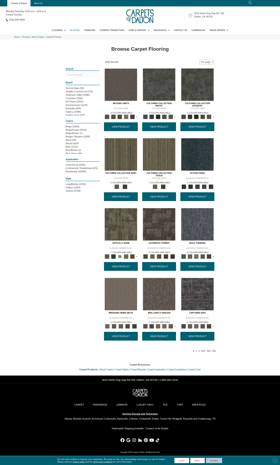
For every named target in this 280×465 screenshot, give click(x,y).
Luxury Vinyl (145, 405)
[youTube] (151, 440)
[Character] (151, 117)
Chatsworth (145, 419)
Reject (197, 460)
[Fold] (121, 154)
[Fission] (202, 256)
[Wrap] (125, 186)
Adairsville (122, 419)
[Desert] (121, 84)
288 (203, 351)
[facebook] (122, 440)
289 (208, 351)
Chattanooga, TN (207, 419)
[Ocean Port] (191, 186)
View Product (121, 127)
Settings (214, 460)
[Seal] (209, 256)
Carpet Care (194, 369)
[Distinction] (171, 117)
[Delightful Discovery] (121, 224)
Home (17, 37)
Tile (165, 405)
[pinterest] (145, 440)
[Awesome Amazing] (126, 256)
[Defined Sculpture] (152, 256)
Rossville (188, 419)
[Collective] (158, 117)
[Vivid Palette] (132, 256)
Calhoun (133, 419)
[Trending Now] (121, 294)
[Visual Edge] (159, 224)
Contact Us (151, 428)
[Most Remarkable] (113, 256)
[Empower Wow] (164, 326)
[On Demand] (128, 326)
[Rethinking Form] (166, 256)
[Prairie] (126, 117)
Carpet (79, 405)
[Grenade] (190, 256)
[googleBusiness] (128, 440)
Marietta (77, 419)
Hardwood (100, 405)
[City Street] (211, 186)
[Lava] (196, 256)
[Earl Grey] (204, 186)
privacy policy (79, 462)
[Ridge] (132, 117)
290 (214, 351)
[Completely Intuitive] (158, 326)
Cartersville (110, 419)
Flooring (25, 37)
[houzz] (140, 440)
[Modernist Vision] (120, 256)
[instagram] (134, 440)
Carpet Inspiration (156, 369)
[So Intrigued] (159, 294)
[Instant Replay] (121, 326)
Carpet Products (88, 369)
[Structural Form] (173, 256)
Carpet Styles (122, 369)
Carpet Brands (138, 369)
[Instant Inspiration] (171, 326)
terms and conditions (102, 462)
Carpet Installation (176, 369)
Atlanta (68, 419)
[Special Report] (114, 326)
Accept (182, 460)
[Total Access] (134, 326)
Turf (180, 405)
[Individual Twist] (159, 256)
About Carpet (38, 37)
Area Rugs (199, 405)
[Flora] (120, 117)
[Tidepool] (197, 154)
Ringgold (177, 419)
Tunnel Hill (165, 419)
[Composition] (164, 117)
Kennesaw (97, 419)
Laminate (122, 405)
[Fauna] (113, 117)
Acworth (86, 419)
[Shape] (197, 224)
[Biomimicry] (159, 84)
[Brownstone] (197, 186)
